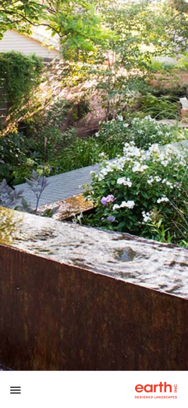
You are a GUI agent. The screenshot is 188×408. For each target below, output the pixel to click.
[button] (6, 185)
